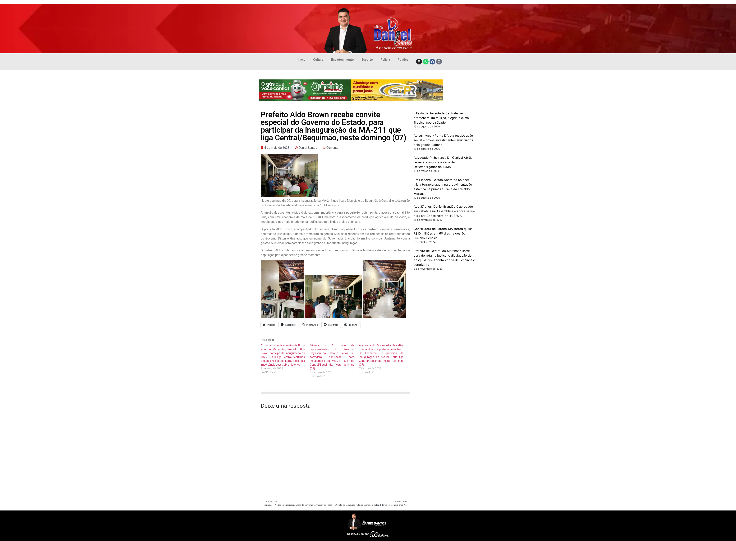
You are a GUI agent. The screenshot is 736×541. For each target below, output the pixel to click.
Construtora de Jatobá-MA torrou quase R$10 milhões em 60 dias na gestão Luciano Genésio (443, 233)
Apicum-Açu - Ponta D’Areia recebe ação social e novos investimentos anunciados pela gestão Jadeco (443, 140)
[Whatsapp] (426, 61)
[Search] (439, 61)
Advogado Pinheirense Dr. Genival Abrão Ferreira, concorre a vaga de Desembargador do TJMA (443, 162)
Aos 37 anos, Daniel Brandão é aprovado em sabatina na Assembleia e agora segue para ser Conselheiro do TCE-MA (444, 211)
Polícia (385, 59)
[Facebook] (432, 61)
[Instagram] (419, 61)
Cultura (318, 59)
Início (302, 59)
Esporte (367, 59)
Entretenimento (342, 59)
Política (403, 59)
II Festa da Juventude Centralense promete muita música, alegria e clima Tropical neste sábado (441, 117)
